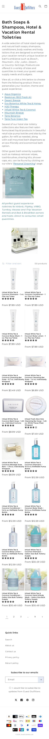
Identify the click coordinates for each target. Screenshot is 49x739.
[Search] (40, 6)
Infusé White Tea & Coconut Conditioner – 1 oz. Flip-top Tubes (35, 294)
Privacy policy (12, 657)
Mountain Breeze (14, 113)
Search (8, 639)
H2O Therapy (12, 106)
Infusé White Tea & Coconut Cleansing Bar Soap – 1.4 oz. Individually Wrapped (36, 378)
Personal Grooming (24, 163)
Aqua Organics (13, 94)
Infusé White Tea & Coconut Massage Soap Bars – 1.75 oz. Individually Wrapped (13, 466)
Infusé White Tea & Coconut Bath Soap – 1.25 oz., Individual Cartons (13, 421)
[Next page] (42, 617)
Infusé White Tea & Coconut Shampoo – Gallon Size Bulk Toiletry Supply (35, 553)
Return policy (12, 663)
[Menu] (3, 6)
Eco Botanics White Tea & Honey (23, 103)
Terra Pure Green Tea (16, 119)
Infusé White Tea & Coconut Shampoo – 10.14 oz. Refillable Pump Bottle (35, 466)
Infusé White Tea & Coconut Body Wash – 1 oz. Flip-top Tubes (12, 336)
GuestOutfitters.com (27, 734)
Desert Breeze (13, 100)
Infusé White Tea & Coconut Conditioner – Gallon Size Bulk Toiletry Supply (12, 596)
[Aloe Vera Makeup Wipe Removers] (18, 198)
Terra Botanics (12, 116)
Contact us (10, 651)
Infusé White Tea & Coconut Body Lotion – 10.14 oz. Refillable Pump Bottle (12, 553)
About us (9, 645)
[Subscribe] (41, 680)
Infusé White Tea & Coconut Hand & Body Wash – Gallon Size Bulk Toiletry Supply (35, 596)
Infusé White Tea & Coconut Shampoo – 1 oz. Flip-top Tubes (13, 294)
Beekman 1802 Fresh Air (18, 97)
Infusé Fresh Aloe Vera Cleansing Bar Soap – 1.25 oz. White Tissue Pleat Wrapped (36, 422)
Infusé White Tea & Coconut (20, 109)
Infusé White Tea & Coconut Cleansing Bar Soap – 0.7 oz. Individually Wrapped (13, 378)
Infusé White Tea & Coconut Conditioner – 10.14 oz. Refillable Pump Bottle (12, 509)
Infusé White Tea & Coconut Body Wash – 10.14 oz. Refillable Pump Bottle (35, 509)
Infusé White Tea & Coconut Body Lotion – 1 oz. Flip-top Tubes (35, 336)
